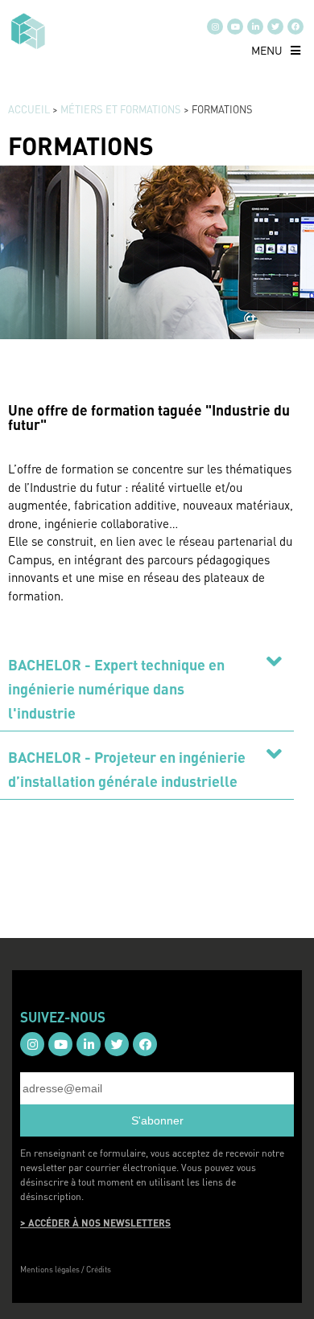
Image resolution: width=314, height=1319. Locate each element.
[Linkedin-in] (255, 26)
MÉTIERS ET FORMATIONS (120, 109)
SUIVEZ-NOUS (62, 1017)
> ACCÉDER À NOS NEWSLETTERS (95, 1223)
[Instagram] (215, 26)
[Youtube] (235, 26)
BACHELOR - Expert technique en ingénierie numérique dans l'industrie (116, 688)
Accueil (29, 109)
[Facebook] (295, 26)
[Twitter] (275, 26)
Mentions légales (50, 1269)
